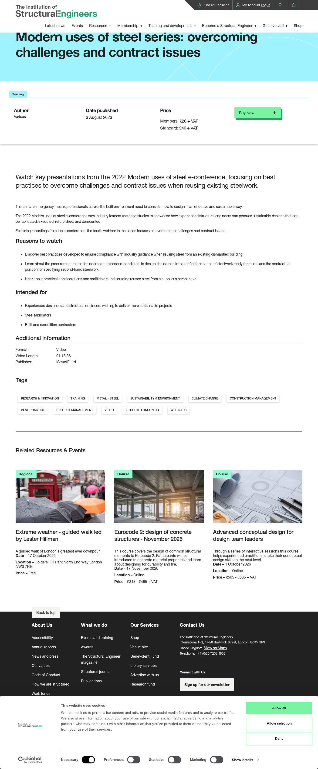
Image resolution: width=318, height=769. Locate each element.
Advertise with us (144, 674)
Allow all (279, 708)
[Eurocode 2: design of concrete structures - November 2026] (159, 499)
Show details (242, 760)
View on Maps (215, 648)
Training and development (170, 25)
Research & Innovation (40, 398)
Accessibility (42, 637)
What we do (94, 625)
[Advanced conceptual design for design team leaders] (257, 499)
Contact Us (192, 625)
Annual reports (44, 647)
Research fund (142, 684)
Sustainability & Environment (155, 398)
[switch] (133, 759)
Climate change (205, 398)
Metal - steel (108, 398)
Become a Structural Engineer (227, 25)
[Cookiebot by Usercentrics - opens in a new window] (30, 759)
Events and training (97, 637)
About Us (42, 625)
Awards (87, 647)
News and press (45, 656)
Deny (279, 738)
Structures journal (96, 671)
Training (78, 398)
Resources (98, 25)
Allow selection (279, 723)
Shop (298, 25)
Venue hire (139, 647)
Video (109, 410)
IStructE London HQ (142, 410)
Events (77, 25)
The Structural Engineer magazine (100, 659)
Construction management (253, 398)
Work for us (41, 693)
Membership (127, 25)
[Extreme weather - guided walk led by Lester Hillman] (60, 499)
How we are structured (50, 684)
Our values (41, 665)
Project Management (74, 410)
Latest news (55, 25)
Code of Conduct (46, 674)
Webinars (178, 410)
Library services (143, 665)
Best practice (33, 410)
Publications (91, 681)
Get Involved (273, 25)
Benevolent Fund (144, 656)
